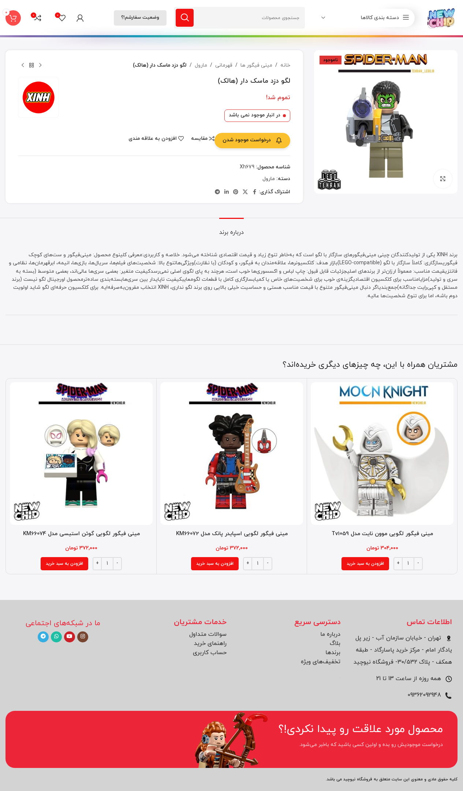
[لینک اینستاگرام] (82, 636)
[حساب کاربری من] (80, 18)
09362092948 (425, 695)
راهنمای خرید (210, 643)
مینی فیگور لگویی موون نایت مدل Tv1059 (382, 534)
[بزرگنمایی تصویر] (443, 178)
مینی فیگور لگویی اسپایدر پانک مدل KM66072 (232, 534)
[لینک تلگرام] (217, 192)
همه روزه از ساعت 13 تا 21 (409, 679)
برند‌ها (332, 653)
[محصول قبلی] (40, 65)
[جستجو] (185, 18)
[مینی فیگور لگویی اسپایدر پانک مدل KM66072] (231, 453)
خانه (285, 65)
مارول (201, 65)
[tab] (231, 229)
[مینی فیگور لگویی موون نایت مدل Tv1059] (382, 453)
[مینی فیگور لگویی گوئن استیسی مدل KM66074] (81, 453)
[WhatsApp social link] (56, 636)
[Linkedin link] (226, 192)
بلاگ (335, 643)
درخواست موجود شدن (247, 140)
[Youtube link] (69, 636)
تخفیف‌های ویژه (320, 662)
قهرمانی (223, 65)
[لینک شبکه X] (245, 192)
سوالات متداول (208, 634)
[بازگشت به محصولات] (31, 65)
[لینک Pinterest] (235, 192)
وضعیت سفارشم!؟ (140, 17)
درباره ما (330, 634)
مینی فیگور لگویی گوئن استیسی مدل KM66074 (81, 534)
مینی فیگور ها (256, 65)
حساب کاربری (210, 653)
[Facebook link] (254, 192)
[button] (365, 563)
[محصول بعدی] (22, 65)
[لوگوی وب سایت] (442, 17)
